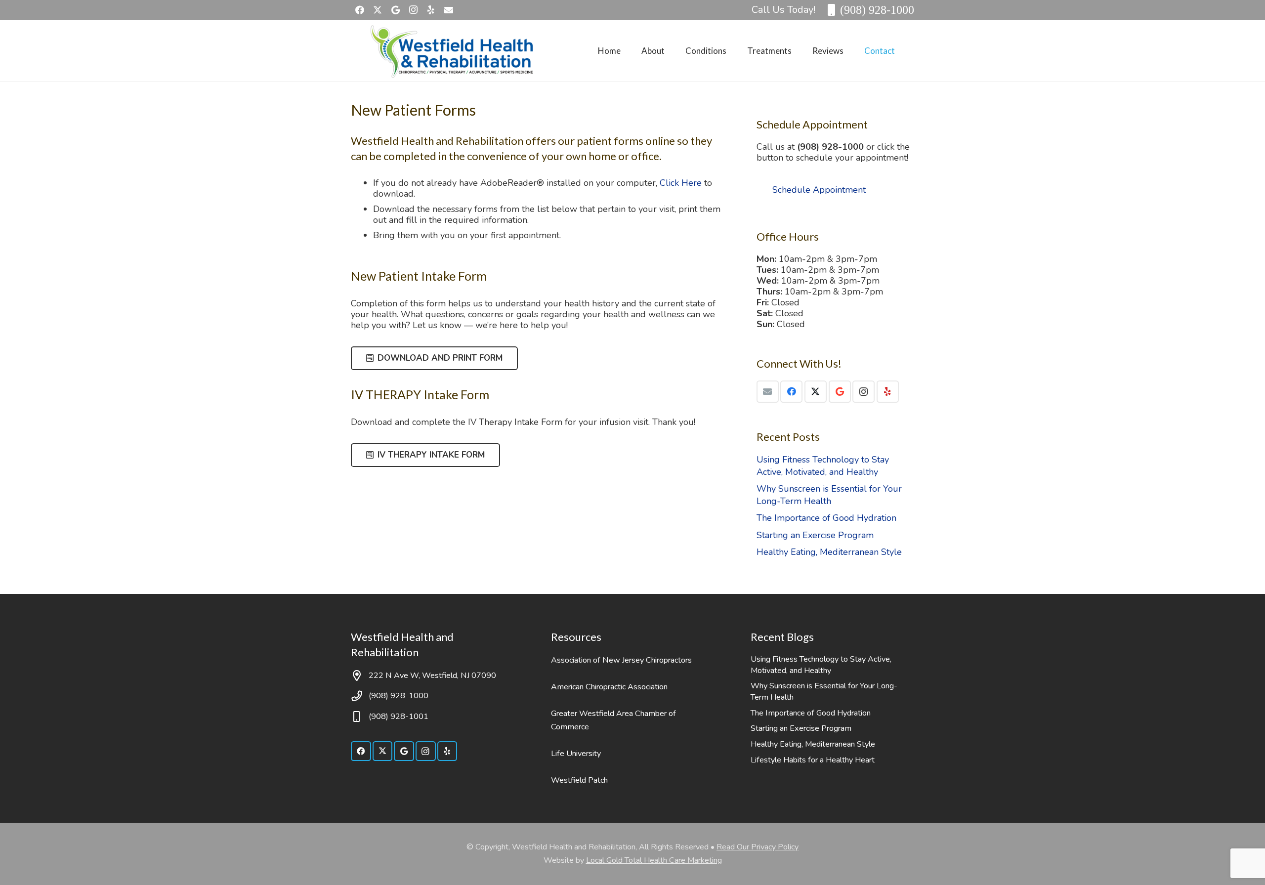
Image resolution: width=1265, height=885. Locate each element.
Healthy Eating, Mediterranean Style (829, 552)
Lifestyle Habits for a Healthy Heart (813, 760)
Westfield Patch (579, 780)
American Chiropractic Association (609, 686)
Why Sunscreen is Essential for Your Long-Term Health (829, 495)
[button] (672, 50)
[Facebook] (360, 10)
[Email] (768, 391)
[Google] (395, 10)
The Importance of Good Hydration (826, 518)
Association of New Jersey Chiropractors (621, 660)
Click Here (681, 183)
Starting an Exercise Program (815, 535)
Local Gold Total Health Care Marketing (654, 860)
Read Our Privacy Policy (758, 847)
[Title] (449, 10)
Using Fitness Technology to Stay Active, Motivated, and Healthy (823, 466)
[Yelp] (431, 10)
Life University (576, 753)
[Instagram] (413, 10)
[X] (377, 10)
